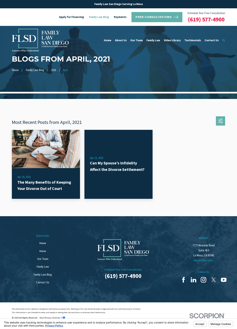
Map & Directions (203, 260)
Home (42, 243)
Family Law (42, 266)
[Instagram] (203, 280)
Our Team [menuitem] (136, 40)
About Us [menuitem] (121, 40)
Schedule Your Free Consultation (206, 13)
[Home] (40, 40)
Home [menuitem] (107, 40)
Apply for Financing (71, 17)
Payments (120, 17)
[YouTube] (223, 280)
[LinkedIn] (193, 280)
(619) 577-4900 (206, 19)
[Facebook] (183, 280)
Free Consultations (154, 17)
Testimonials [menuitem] (192, 40)
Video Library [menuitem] (172, 40)
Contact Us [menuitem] (212, 40)
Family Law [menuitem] (153, 40)
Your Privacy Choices (49, 317)
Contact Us (42, 282)
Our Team (42, 259)
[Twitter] (213, 280)
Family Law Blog (99, 17)
